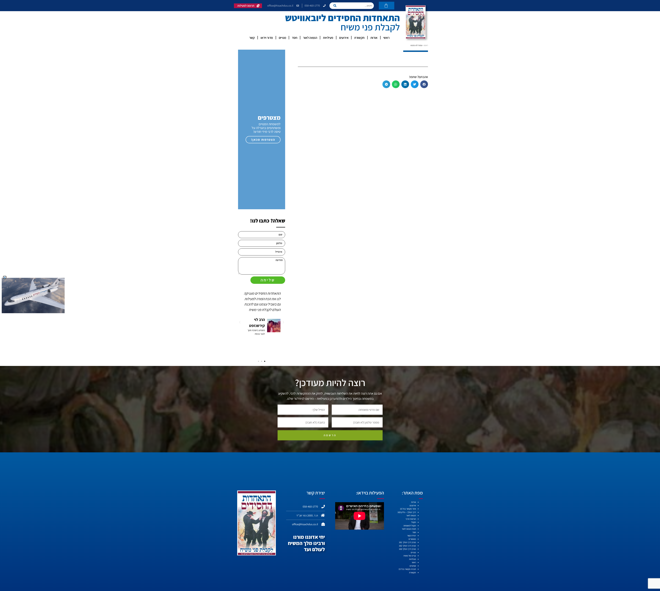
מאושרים (412, 539)
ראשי (386, 37)
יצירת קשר (411, 535)
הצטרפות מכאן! (263, 140)
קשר (252, 37)
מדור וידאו (267, 37)
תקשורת (359, 37)
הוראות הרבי (411, 518)
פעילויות (328, 37)
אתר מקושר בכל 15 (408, 508)
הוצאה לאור (310, 37)
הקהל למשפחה (409, 525)
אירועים (343, 37)
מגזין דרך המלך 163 (407, 549)
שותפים (413, 565)
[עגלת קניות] (386, 5)
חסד (294, 37)
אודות (373, 37)
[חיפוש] (335, 5)
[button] (424, 84)
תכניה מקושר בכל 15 (407, 569)
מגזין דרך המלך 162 (407, 545)
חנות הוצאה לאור (409, 528)
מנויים (282, 37)
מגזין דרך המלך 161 (407, 542)
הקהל (413, 522)
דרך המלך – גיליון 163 (407, 512)
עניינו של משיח (410, 555)
